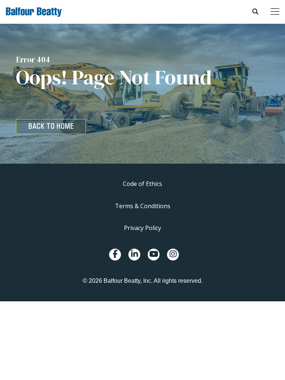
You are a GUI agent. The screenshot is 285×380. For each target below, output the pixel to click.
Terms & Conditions (142, 206)
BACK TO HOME (50, 126)
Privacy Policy (142, 228)
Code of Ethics (142, 184)
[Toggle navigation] (275, 11)
